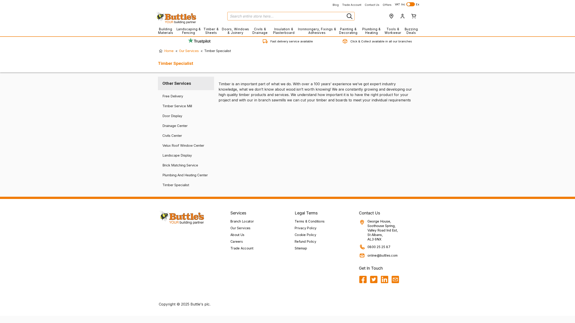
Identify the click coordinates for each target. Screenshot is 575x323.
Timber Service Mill (177, 106)
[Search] (349, 16)
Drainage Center (175, 126)
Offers (387, 5)
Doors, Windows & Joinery (235, 31)
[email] (395, 279)
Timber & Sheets (211, 31)
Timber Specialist (175, 185)
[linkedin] (384, 279)
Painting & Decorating (348, 31)
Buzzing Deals (411, 31)
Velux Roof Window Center (183, 145)
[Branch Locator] (391, 16)
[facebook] (363, 279)
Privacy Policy (305, 228)
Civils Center (172, 135)
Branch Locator (242, 221)
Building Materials (165, 31)
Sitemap (301, 248)
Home (169, 51)
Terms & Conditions (310, 221)
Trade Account (351, 5)
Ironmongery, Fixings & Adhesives (317, 31)
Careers (236, 241)
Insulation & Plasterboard (284, 31)
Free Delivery (172, 96)
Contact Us (372, 5)
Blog (336, 5)
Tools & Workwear (393, 31)
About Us (237, 235)
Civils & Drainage (260, 31)
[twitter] (374, 279)
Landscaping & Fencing (189, 31)
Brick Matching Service (180, 165)
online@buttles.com (382, 255)
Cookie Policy (305, 235)
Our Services (189, 51)
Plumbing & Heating (371, 31)
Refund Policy (305, 241)
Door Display (172, 116)
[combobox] (291, 16)
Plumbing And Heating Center (185, 175)
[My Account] (402, 16)
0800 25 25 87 (378, 247)
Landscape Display (177, 155)
